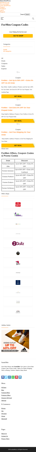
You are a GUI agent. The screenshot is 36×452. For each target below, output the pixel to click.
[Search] (33, 18)
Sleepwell (4, 419)
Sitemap (3, 400)
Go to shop (18, 36)
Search (22, 14)
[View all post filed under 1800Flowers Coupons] (18, 214)
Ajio (2, 411)
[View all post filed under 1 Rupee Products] (18, 204)
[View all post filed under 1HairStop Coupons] (18, 233)
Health (5, 49)
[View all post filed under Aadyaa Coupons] (18, 311)
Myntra (3, 408)
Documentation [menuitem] (4, 4)
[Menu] (2, 18)
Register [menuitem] (2, 12)
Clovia (3, 416)
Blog (2, 390)
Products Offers (6, 395)
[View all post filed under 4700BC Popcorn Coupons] (18, 253)
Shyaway (4, 413)
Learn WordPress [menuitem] (5, 5)
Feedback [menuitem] (3, 8)
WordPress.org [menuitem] (4, 2)
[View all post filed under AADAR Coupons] (18, 302)
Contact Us (4, 436)
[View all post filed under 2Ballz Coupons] (18, 243)
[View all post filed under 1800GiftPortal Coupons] (18, 224)
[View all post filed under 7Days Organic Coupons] (18, 282)
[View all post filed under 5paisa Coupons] (18, 263)
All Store (3, 387)
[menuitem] (18, 1)
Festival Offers (5, 392)
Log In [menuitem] (2, 10)
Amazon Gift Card (6, 398)
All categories (7, 51)
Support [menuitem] (2, 7)
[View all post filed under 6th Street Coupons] (18, 272)
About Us (4, 433)
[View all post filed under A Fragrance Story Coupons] (18, 292)
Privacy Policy (5, 439)
